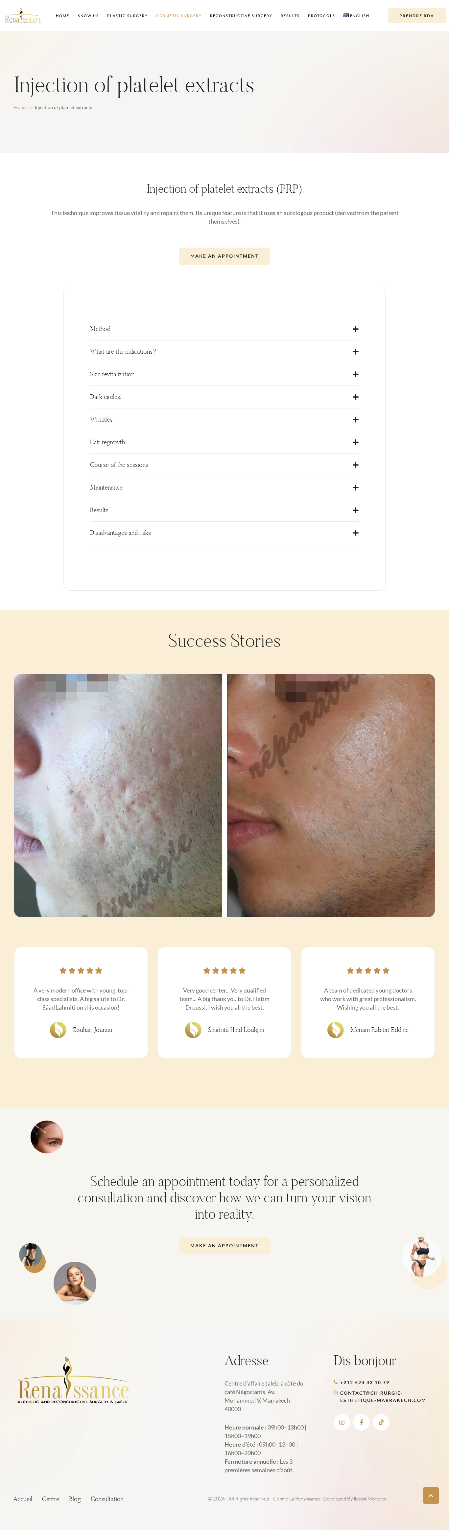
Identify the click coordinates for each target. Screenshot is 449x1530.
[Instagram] (342, 1422)
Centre (50, 1499)
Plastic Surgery (127, 15)
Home (62, 15)
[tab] (224, 329)
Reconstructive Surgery (241, 15)
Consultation (107, 1499)
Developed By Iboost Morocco (355, 1499)
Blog (75, 1499)
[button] (417, 15)
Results (290, 15)
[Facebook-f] (361, 1422)
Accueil (22, 1499)
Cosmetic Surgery (179, 15)
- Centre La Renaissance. (296, 1499)
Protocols (321, 15)
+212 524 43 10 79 (365, 1382)
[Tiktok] (381, 1422)
